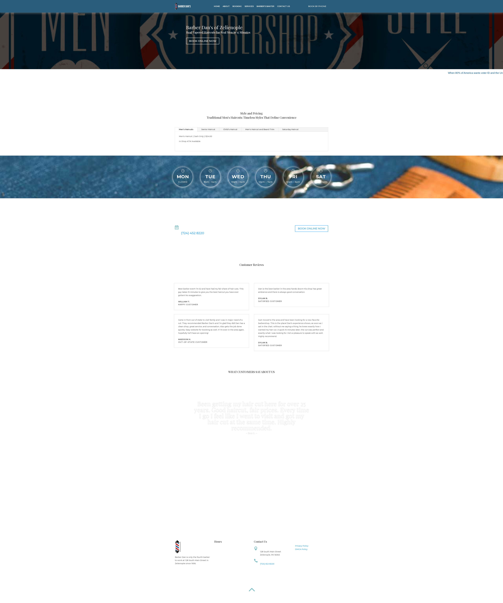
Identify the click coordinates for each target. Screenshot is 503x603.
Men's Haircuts (186, 129)
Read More (252, 96)
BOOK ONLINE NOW (202, 41)
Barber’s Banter (265, 6)
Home (217, 6)
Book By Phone (317, 6)
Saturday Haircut (290, 129)
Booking (237, 6)
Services (249, 6)
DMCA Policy (301, 549)
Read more (183, 569)
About (226, 6)
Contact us (283, 6)
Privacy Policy (301, 546)
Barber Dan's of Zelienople (214, 27)
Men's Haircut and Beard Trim (259, 129)
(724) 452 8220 (192, 233)
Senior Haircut (208, 129)
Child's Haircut (230, 129)
